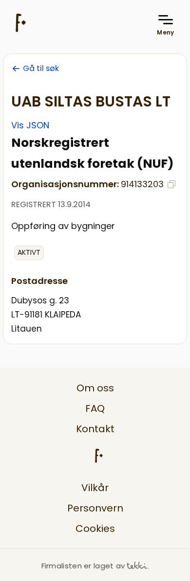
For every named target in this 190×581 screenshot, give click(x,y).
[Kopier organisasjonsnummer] (171, 184)
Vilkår (95, 487)
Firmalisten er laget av (83, 566)
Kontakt (95, 429)
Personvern (95, 508)
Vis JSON (30, 125)
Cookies (95, 528)
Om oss (95, 388)
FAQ (95, 408)
